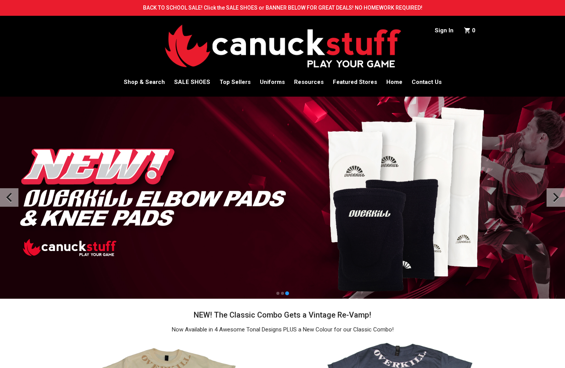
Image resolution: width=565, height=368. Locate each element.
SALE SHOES (192, 82)
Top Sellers (235, 82)
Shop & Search (144, 82)
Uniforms (272, 82)
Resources (309, 82)
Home (394, 82)
